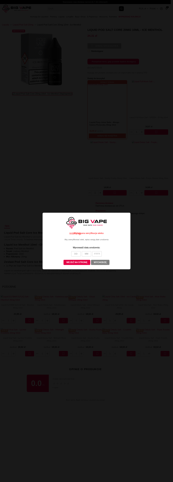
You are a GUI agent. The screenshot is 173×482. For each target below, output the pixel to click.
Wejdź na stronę (76, 262)
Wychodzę (100, 262)
